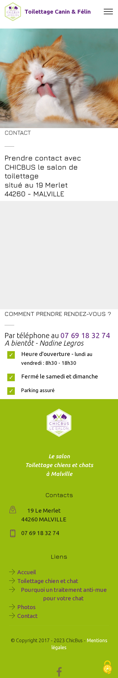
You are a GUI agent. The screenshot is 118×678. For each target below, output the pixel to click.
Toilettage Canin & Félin (58, 11)
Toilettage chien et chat (47, 581)
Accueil (26, 572)
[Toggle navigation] (108, 11)
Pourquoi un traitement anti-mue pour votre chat (63, 594)
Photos (26, 607)
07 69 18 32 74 (85, 335)
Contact (27, 615)
